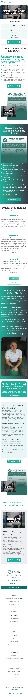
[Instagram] (13, 694)
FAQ (14, 648)
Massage (14, 631)
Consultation (14, 655)
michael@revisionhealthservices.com (14, 658)
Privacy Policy (7, 687)
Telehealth (14, 628)
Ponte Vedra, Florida (14, 668)
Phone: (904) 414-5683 (14, 671)
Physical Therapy (14, 618)
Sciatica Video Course (14, 601)
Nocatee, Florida (14, 665)
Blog (14, 638)
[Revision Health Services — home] (12, 2)
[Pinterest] (21, 694)
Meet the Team (14, 678)
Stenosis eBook (14, 608)
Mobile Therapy (14, 621)
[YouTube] (10, 694)
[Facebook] (6, 694)
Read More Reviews (14, 283)
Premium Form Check (14, 604)
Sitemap (12, 687)
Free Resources (14, 641)
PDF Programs (14, 611)
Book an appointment (13, 587)
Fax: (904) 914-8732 (14, 674)
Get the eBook (13, 583)
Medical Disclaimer (19, 687)
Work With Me (14, 279)
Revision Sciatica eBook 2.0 (12, 598)
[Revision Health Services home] (14, 572)
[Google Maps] (17, 694)
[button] (25, 2)
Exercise (14, 624)
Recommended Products (14, 645)
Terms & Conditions (21, 685)
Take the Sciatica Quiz (13, 580)
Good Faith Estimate (14, 689)
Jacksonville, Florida (14, 661)
